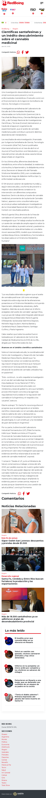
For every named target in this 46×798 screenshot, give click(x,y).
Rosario (4, 734)
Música (4, 780)
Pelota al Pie (6, 765)
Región (15, 29)
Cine (3, 778)
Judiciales (5, 752)
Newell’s (5, 762)
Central (4, 760)
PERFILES (6, 747)
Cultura (4, 775)
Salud (4, 770)
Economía (5, 745)
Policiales (5, 755)
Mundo (4, 739)
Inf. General (6, 773)
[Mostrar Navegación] (41, 3)
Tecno (4, 767)
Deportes (5, 757)
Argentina (5, 737)
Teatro (4, 783)
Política (4, 742)
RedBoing (5, 29)
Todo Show (6, 785)
